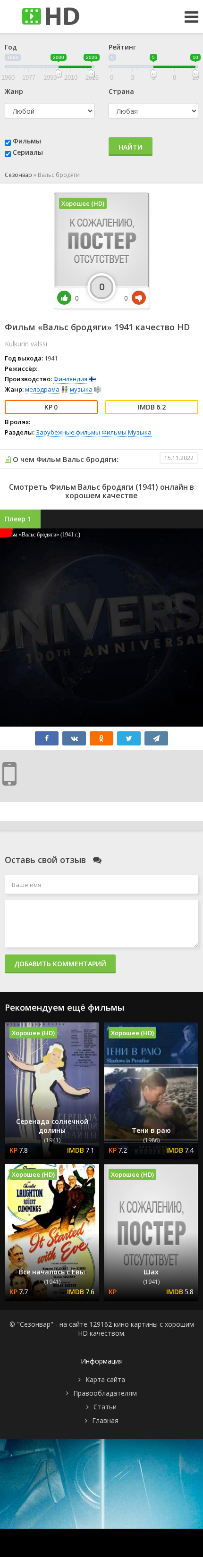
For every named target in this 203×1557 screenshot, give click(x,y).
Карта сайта (105, 1379)
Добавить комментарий (60, 963)
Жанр (14, 91)
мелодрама (42, 389)
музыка (81, 389)
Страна (121, 91)
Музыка (140, 432)
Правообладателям (105, 1393)
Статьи (105, 1406)
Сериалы (28, 152)
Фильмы (27, 140)
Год (11, 46)
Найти (130, 146)
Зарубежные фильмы (68, 432)
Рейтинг (122, 46)
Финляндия (70, 379)
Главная (105, 1420)
